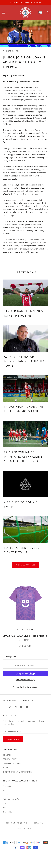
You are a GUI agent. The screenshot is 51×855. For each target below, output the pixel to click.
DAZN (5, 794)
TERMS (6, 767)
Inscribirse (13, 739)
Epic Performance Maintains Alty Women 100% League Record (23, 456)
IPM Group (7, 803)
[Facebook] (4, 706)
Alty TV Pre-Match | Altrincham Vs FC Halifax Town (25, 361)
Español (38, 823)
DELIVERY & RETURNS (12, 763)
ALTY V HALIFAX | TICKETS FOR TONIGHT (25, 2)
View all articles (25, 565)
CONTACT (7, 755)
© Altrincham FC (25, 828)
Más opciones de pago (25, 679)
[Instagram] (15, 706)
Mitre (5, 807)
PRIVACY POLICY (10, 759)
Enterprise (7, 786)
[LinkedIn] (27, 706)
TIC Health (7, 812)
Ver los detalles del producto (25, 687)
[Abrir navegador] (3, 13)
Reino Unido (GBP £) (17, 823)
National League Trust (12, 799)
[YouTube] (21, 706)
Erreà (5, 790)
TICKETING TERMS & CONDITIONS (17, 772)
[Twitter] (10, 706)
